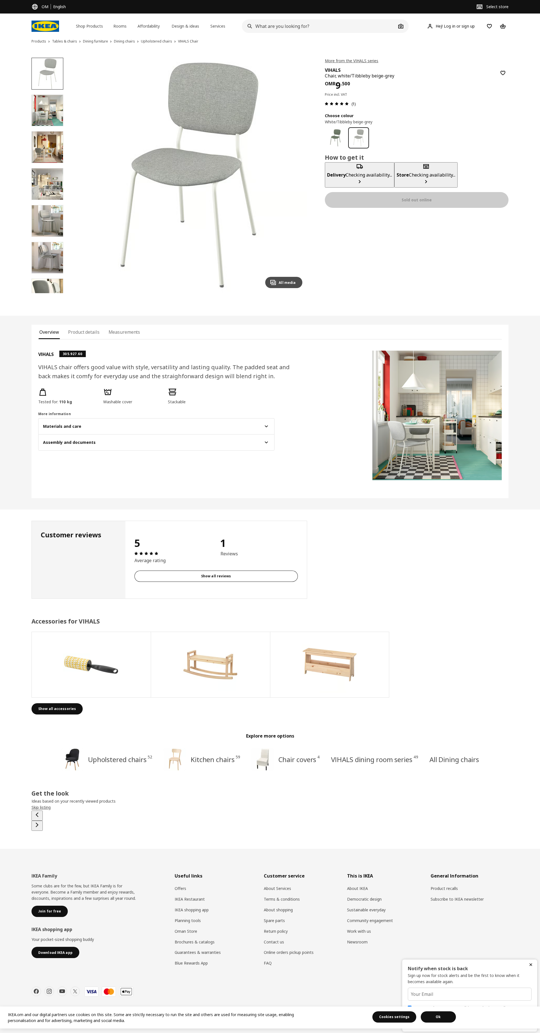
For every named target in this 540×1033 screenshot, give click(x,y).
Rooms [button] (120, 26)
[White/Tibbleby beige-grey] (358, 137)
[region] (189, 175)
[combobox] (319, 26)
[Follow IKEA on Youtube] (62, 991)
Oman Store (186, 931)
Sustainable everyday (366, 909)
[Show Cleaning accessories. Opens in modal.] (91, 665)
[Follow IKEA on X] (75, 991)
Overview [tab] (49, 332)
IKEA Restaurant (190, 899)
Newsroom (357, 942)
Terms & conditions (282, 899)
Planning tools (188, 920)
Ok (438, 1016)
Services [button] (217, 26)
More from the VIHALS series (351, 60)
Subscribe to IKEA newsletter (457, 899)
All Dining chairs (454, 759)
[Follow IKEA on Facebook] (36, 991)
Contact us (274, 942)
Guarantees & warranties (198, 952)
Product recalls (444, 888)
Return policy (276, 931)
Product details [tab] (83, 332)
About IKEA (357, 888)
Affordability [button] (149, 26)
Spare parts (274, 920)
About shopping (278, 909)
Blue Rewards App (191, 963)
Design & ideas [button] (185, 26)
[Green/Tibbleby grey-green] (335, 137)
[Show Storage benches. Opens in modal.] (330, 665)
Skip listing (41, 807)
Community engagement (370, 920)
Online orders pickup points (289, 952)
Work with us (359, 931)
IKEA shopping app (192, 909)
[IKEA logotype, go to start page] (45, 26)
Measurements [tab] (124, 332)
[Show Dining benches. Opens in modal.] (210, 665)
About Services (277, 888)
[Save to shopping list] (502, 73)
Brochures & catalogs (195, 942)
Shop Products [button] (89, 26)
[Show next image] (295, 175)
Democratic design (364, 899)
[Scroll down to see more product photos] (47, 293)
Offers (180, 888)
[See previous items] (37, 816)
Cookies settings (394, 1016)
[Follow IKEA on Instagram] (49, 991)
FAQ (268, 963)
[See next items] (37, 826)
